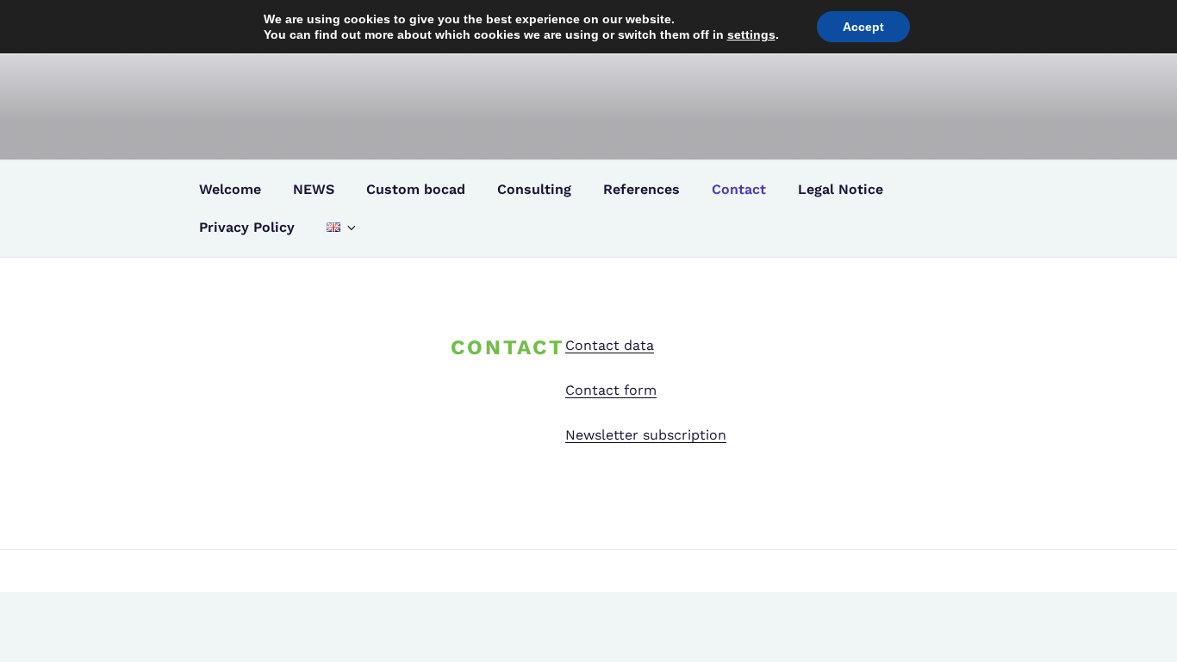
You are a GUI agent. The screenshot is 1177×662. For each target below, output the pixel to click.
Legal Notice (840, 189)
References (641, 189)
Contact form (611, 390)
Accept (863, 27)
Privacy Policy (247, 227)
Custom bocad (415, 189)
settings (751, 34)
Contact (739, 189)
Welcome (230, 189)
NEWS (313, 189)
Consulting (534, 189)
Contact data (609, 345)
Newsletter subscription (645, 435)
